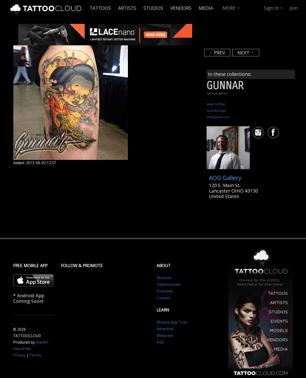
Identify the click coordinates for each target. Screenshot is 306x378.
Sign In (272, 8)
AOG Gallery (225, 178)
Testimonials (169, 284)
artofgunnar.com (218, 117)
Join (294, 8)
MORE (230, 8)
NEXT (244, 52)
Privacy (19, 355)
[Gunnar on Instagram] (259, 132)
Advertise (165, 328)
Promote (165, 291)
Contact (163, 297)
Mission (164, 277)
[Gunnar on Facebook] (274, 132)
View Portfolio (216, 104)
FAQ (160, 342)
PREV (219, 52)
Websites (165, 335)
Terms (35, 355)
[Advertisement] (242, 36)
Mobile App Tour (172, 322)
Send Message (216, 111)
